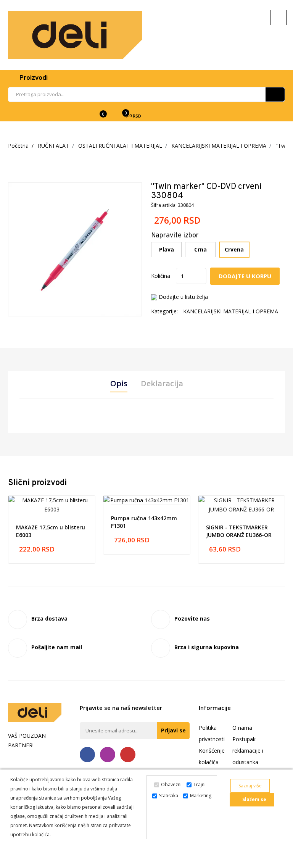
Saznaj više (250, 785)
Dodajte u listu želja (183, 296)
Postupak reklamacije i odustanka (247, 750)
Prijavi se (173, 730)
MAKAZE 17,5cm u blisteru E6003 (50, 531)
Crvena (234, 249)
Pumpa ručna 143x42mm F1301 (144, 521)
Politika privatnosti (212, 733)
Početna (18, 145)
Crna (200, 249)
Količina (160, 275)
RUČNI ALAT (53, 145)
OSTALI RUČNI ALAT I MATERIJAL (120, 145)
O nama (242, 727)
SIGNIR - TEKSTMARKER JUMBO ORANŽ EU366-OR (239, 531)
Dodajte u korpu (245, 276)
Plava (166, 249)
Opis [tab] (118, 384)
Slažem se (253, 799)
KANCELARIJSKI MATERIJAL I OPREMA (218, 145)
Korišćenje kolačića (212, 756)
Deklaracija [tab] (162, 384)
